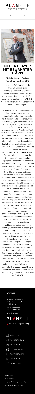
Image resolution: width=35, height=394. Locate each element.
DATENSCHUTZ (10, 379)
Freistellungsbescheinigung (14, 385)
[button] (10, 15)
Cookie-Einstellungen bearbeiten (16, 382)
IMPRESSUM (9, 375)
